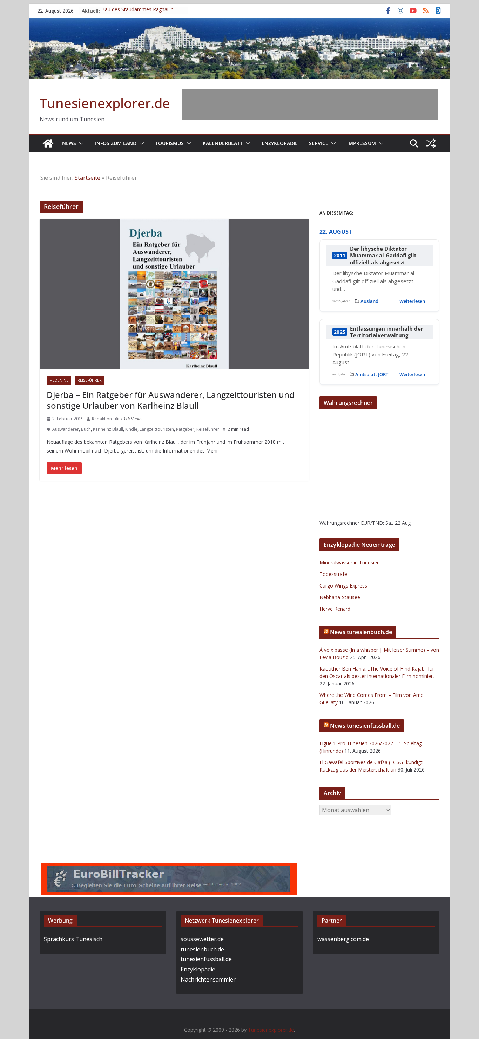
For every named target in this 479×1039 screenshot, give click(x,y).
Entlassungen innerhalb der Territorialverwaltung (386, 332)
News (69, 143)
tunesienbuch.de (202, 949)
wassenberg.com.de (343, 939)
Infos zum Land (115, 143)
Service (318, 143)
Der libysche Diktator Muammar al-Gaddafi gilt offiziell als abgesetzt (383, 255)
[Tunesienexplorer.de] (48, 143)
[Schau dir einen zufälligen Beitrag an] (431, 143)
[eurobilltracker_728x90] (169, 868)
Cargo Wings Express (343, 585)
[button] (80, 143)
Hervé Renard (334, 608)
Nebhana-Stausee (339, 597)
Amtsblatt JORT (371, 374)
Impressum (361, 143)
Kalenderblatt (223, 143)
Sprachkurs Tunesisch (73, 939)
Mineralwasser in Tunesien (349, 562)
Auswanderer (65, 429)
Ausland (369, 301)
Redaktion (102, 419)
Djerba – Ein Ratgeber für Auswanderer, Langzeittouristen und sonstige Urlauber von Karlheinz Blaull (171, 400)
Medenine (58, 380)
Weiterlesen (412, 301)
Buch (86, 429)
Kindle (131, 429)
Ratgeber (185, 429)
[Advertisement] (310, 104)
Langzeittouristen (157, 429)
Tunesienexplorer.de (105, 103)
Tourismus (169, 143)
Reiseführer (89, 380)
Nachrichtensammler (208, 979)
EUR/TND (372, 523)
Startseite (87, 178)
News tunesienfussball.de (365, 725)
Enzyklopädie (280, 143)
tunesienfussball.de (206, 959)
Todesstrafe (333, 574)
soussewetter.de (202, 939)
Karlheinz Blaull (108, 429)
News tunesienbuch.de (361, 632)
